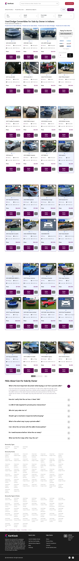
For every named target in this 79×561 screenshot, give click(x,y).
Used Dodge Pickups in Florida (17, 519)
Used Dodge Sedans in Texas (8, 499)
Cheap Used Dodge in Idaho (44, 485)
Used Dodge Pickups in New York (8, 525)
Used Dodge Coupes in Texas (44, 504)
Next (46, 376)
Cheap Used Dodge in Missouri (26, 480)
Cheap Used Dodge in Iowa (34, 485)
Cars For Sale (12, 530)
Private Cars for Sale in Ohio (63, 25)
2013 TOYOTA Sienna (64, 356)
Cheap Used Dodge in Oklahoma (25, 466)
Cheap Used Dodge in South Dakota (52, 476)
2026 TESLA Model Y (64, 77)
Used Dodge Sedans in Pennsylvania (34, 500)
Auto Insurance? (65, 34)
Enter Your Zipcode (62, 52)
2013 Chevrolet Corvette (12, 233)
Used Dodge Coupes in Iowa (35, 509)
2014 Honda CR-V (63, 199)
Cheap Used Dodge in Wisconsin (16, 476)
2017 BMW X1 (44, 155)
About (47, 539)
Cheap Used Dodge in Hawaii (17, 460)
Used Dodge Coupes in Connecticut (7, 510)
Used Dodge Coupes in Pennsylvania (52, 505)
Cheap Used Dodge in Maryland (25, 455)
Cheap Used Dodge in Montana (60, 476)
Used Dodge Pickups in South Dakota (44, 520)
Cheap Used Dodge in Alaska (17, 454)
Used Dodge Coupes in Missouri (26, 509)
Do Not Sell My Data (51, 547)
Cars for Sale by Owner (34, 539)
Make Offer (11, 57)
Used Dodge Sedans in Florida (61, 499)
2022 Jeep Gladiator (64, 278)
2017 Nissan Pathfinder (12, 356)
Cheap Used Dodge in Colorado (16, 481)
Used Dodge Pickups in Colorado (60, 520)
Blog (30, 545)
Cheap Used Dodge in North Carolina (8, 481)
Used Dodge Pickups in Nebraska (60, 510)
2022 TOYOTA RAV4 (46, 77)
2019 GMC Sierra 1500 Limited (49, 312)
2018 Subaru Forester (46, 278)
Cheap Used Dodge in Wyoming (25, 476)
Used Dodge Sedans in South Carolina (8, 505)
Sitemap (31, 547)
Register (71, 9)
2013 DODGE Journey (46, 121)
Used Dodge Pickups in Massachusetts (61, 515)
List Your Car (70, 3)
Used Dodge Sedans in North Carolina (17, 505)
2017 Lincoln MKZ (10, 77)
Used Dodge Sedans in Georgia (25, 505)
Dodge (18, 530)
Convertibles (24, 530)
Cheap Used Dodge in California (43, 461)
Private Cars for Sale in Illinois (29, 25)
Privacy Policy (49, 541)
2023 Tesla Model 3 (64, 233)
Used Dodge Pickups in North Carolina (52, 520)
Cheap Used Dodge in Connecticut (51, 471)
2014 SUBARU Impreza (29, 155)
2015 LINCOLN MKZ (11, 43)
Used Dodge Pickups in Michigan (43, 515)
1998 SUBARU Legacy (46, 356)
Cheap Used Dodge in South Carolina (35, 476)
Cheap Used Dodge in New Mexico (43, 466)
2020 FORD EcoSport (29, 121)
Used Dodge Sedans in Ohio (35, 504)
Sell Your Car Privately (34, 541)
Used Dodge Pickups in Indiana (26, 519)
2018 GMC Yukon (28, 43)
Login (63, 9)
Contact (48, 545)
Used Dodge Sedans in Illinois (44, 499)
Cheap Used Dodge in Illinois (52, 465)
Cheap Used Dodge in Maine (44, 480)
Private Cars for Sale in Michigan (46, 25)
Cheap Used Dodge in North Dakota (61, 461)
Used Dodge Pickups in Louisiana (25, 525)
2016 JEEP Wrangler (46, 43)
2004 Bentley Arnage (46, 199)
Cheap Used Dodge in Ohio (17, 490)
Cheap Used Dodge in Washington (60, 486)
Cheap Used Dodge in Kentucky (7, 466)
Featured (62, 141)
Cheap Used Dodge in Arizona (44, 470)
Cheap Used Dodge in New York (34, 481)
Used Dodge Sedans (7, 447)
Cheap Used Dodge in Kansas (44, 454)
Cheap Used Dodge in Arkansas (43, 476)
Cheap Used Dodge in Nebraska (60, 455)
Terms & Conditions (51, 543)
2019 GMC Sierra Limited (30, 312)
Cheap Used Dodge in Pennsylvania (34, 466)
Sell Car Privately (9, 9)
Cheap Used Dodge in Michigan (60, 466)
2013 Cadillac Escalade (29, 356)
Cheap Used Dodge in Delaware (7, 455)
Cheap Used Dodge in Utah (26, 460)
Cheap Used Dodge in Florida (61, 470)
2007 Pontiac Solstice (29, 278)
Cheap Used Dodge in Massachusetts (35, 471)
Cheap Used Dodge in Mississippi (25, 471)
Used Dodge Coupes (16, 447)
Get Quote (70, 55)
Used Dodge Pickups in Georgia (16, 525)
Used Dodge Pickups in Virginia (52, 514)
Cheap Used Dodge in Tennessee (51, 481)
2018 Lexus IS (9, 155)
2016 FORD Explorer (29, 199)
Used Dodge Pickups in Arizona (8, 519)
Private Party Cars (19, 9)
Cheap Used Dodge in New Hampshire (34, 455)
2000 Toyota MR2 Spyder (12, 312)
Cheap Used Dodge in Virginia (8, 470)
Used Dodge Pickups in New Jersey (26, 515)
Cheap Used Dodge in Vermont (8, 460)
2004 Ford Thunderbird (65, 312)
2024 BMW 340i (45, 233)
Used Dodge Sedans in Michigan (51, 500)
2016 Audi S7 (62, 155)
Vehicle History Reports (31, 9)
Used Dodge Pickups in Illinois (35, 514)
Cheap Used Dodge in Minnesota (16, 466)
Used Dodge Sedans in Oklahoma (25, 500)
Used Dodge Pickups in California (16, 515)
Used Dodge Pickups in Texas (52, 509)
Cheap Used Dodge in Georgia (61, 480)
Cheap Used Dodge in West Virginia (17, 471)
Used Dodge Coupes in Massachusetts (61, 505)
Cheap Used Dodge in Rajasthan (7, 491)
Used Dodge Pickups (25, 447)
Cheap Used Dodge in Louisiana (16, 486)
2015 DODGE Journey (64, 121)
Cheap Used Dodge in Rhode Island (52, 486)
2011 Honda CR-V (28, 77)
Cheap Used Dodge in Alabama (7, 486)
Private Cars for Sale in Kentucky (13, 25)
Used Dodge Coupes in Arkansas (16, 510)
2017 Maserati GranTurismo (13, 199)
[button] (12, 119)
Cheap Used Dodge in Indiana (8, 475)
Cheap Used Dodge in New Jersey (52, 461)
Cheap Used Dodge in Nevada (26, 485)
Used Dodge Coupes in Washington (43, 510)
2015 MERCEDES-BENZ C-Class (14, 278)
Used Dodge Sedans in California (16, 500)
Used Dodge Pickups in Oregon (8, 514)
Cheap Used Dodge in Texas (52, 454)
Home (6, 530)
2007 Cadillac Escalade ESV (13, 121)
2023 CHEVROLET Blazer (30, 233)
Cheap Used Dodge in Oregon (35, 460)
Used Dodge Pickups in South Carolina (35, 520)
